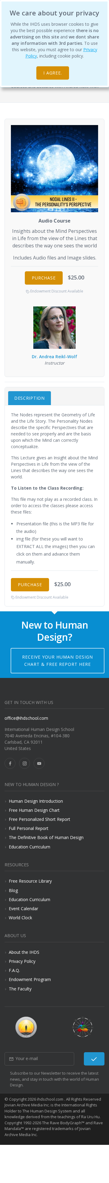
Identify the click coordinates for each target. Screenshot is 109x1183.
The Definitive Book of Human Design (46, 837)
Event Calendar (23, 908)
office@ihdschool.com (26, 718)
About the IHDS (24, 952)
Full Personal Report (28, 828)
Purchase (44, 278)
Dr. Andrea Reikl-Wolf (54, 356)
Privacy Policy (22, 961)
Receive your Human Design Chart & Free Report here (57, 660)
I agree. (52, 73)
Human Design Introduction (36, 801)
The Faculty (20, 989)
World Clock (20, 917)
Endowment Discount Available (56, 291)
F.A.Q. (14, 970)
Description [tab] (29, 398)
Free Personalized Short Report (39, 819)
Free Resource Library (30, 881)
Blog (13, 890)
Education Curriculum (29, 847)
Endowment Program (30, 979)
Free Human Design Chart (34, 810)
